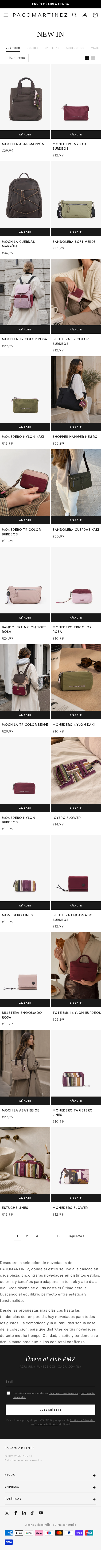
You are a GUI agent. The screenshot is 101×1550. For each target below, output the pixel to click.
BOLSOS (32, 48)
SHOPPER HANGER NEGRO (75, 437)
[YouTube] (41, 1513)
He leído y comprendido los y (54, 1395)
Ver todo (13, 48)
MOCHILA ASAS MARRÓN (23, 144)
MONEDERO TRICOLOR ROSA (72, 629)
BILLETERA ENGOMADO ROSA (22, 1015)
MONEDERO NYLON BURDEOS (69, 146)
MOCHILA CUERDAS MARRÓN (18, 244)
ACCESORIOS (75, 48)
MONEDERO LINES (17, 915)
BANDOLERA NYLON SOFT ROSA (24, 629)
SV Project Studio (64, 1525)
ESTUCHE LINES (15, 1208)
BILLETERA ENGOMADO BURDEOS (73, 917)
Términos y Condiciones (63, 1393)
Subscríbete (50, 1410)
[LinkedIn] (24, 1513)
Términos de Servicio (46, 1424)
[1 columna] (93, 58)
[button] (6, 15)
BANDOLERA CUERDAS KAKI (76, 529)
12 (58, 1236)
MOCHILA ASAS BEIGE (20, 1110)
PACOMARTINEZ (20, 1448)
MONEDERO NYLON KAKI (23, 437)
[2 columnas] (87, 58)
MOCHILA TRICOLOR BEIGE (25, 724)
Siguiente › (77, 1236)
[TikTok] (32, 1513)
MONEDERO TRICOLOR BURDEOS (21, 532)
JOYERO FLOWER (67, 818)
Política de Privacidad (82, 1420)
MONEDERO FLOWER (70, 1208)
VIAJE (95, 48)
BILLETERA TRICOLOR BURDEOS (71, 341)
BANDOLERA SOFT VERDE (74, 242)
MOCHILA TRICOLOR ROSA (24, 339)
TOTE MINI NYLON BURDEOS (77, 1013)
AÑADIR (25, 134)
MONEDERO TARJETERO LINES (73, 1112)
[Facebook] (15, 1513)
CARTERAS (52, 48)
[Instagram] (7, 1513)
